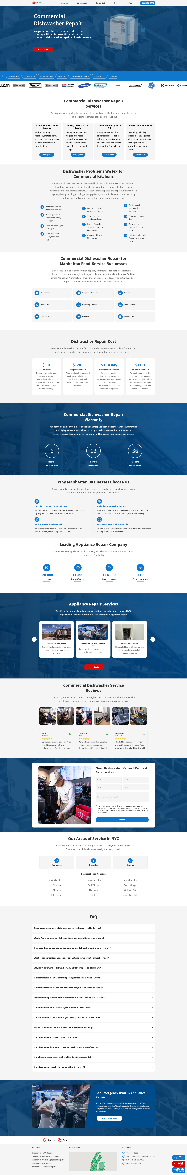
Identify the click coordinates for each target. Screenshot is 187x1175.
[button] (2, 76)
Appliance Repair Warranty (80, 76)
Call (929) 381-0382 (109, 1118)
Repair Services (14, 76)
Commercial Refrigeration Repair (45, 1156)
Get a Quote (43, 49)
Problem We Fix (30, 76)
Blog (130, 3)
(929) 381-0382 (147, 3)
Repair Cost (62, 76)
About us (64, 3)
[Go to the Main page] (42, 3)
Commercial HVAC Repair (42, 1153)
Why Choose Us (99, 76)
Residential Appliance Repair (43, 1166)
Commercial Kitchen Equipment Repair (47, 1160)
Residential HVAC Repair (42, 1163)
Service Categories (46, 76)
